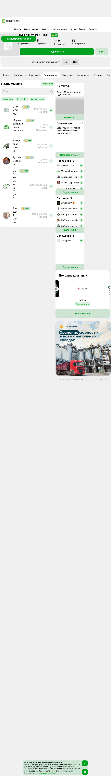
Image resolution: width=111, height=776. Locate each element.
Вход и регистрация (19, 38)
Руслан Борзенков (17, 161)
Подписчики (51, 75)
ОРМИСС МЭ (15, 110)
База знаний (31, 29)
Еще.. (92, 29)
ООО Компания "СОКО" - (14, 186)
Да (65, 62)
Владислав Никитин (16, 145)
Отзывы (98, 75)
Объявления (60, 29)
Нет (75, 62)
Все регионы (8, 99)
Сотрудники (83, 75)
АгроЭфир (20, 75)
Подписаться (56, 51)
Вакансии (34, 75)
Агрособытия (78, 29)
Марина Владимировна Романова (18, 127)
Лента (17, 29)
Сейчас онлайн (37, 99)
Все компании (82, 313)
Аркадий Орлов (15, 215)
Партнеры (67, 75)
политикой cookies (46, 773)
